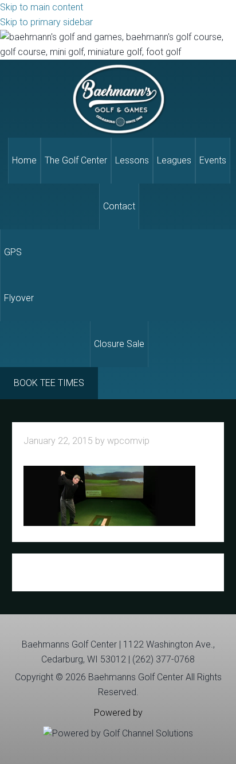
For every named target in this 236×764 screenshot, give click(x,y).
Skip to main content (41, 7)
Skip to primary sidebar (46, 22)
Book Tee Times (49, 382)
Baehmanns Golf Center (118, 99)
